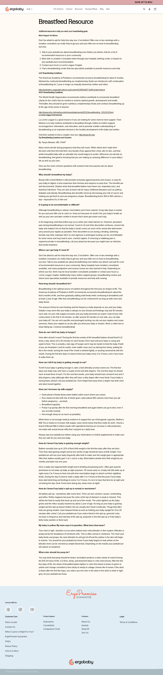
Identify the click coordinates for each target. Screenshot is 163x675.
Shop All (85, 629)
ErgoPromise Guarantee (16, 636)
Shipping (9, 656)
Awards (85, 625)
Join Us (85, 632)
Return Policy (11, 646)
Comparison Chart (51, 629)
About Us (86, 622)
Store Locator (11, 622)
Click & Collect (11, 651)
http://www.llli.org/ (87, 135)
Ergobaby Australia (17, 672)
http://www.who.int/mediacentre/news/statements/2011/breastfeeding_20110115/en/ (76, 112)
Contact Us (10, 627)
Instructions (48, 622)
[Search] (144, 9)
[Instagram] (20, 609)
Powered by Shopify (31, 672)
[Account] (149, 9)
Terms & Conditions (128, 622)
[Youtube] (32, 609)
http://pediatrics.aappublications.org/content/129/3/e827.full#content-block (72, 90)
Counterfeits (48, 625)
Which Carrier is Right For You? (19, 632)
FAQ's (8, 641)
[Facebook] (8, 609)
